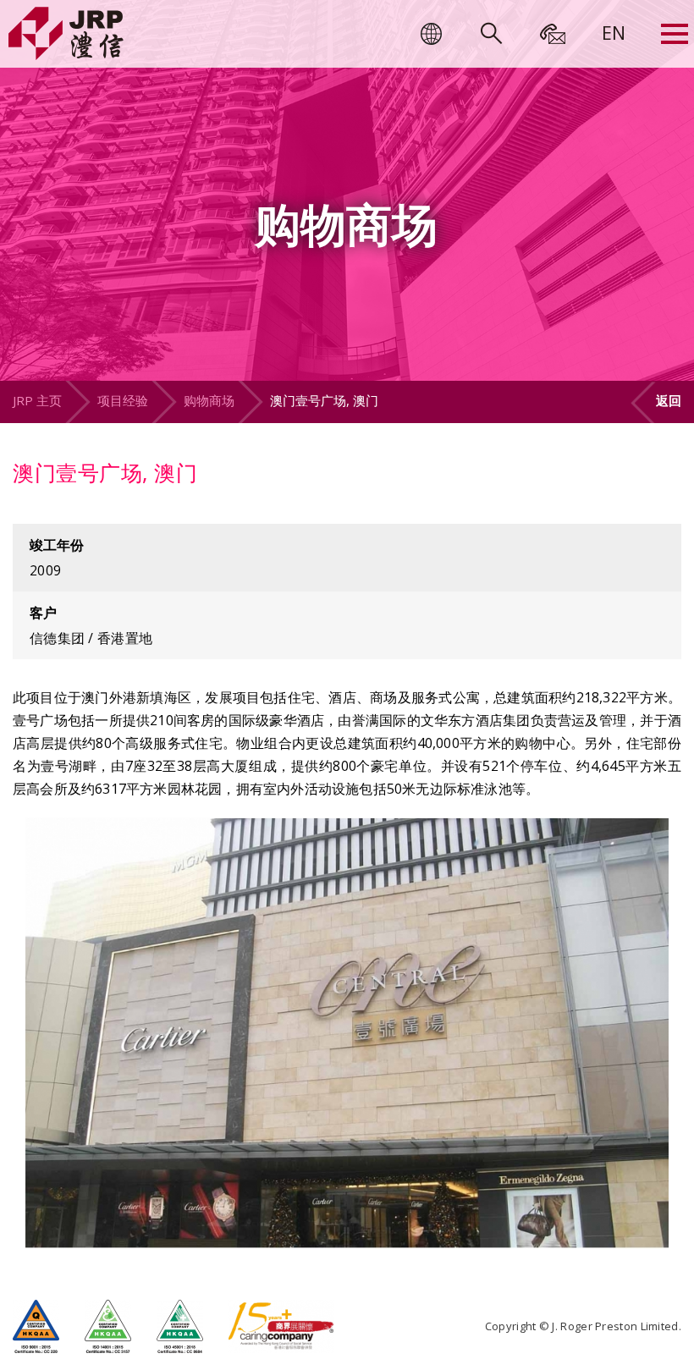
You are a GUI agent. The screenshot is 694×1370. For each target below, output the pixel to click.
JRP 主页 (37, 400)
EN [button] (613, 32)
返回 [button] (668, 400)
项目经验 (122, 400)
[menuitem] (613, 32)
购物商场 (209, 400)
